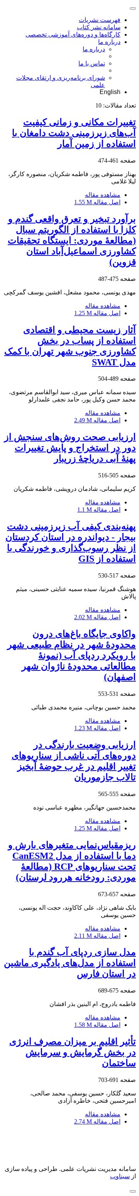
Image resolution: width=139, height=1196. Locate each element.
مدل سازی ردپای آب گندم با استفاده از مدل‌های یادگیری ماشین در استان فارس (70, 963)
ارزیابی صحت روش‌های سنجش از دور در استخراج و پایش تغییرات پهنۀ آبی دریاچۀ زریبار (70, 448)
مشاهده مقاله (102, 194)
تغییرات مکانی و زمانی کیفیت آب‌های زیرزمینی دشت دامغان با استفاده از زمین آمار (74, 133)
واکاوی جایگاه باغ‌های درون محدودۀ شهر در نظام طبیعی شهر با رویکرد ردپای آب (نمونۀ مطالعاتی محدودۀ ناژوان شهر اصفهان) (71, 655)
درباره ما (109, 42)
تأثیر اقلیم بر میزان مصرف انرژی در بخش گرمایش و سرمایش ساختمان (72, 1052)
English (110, 92)
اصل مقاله (97, 202)
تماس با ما (91, 63)
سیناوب (120, 1176)
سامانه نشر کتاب (98, 27)
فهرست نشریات (99, 20)
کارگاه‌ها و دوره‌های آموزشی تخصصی (72, 34)
